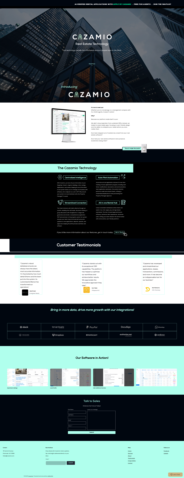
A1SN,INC (50, 476)
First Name (70, 409)
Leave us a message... (92, 409)
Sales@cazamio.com (8, 456)
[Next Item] (180, 380)
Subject (69, 425)
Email (69, 420)
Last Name (70, 414)
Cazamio (30, 476)
